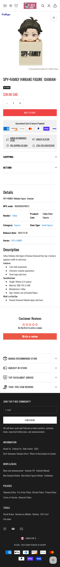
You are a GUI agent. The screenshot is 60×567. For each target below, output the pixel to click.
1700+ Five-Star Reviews (45, 145)
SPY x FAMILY (16, 240)
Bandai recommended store (18, 139)
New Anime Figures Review (32, 475)
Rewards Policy (25, 497)
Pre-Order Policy (24, 492)
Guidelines (48, 475)
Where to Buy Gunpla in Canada (43, 453)
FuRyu (14, 215)
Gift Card (44, 514)
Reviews (35, 514)
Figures (17, 225)
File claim (7, 519)
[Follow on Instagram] (4, 528)
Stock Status (8, 514)
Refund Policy (38, 492)
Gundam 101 (30, 470)
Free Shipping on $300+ (19, 145)
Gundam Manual (42, 470)
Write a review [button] (30, 336)
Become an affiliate (23, 514)
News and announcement (13, 470)
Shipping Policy (9, 492)
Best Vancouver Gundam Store (15, 453)
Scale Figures (47, 225)
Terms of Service (10, 497)
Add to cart (30, 112)
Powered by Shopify (38, 545)
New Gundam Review (11, 475)
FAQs (36, 448)
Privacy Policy (50, 492)
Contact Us (17, 448)
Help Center (28, 448)
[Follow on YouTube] (13, 528)
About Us (7, 448)
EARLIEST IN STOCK (42, 139)
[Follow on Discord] (21, 528)
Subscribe (30, 420)
